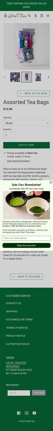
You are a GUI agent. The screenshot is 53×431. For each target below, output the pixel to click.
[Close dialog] (51, 182)
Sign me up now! (26, 245)
